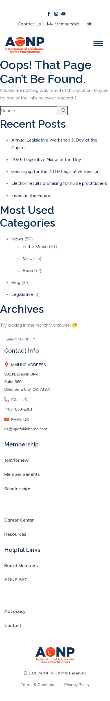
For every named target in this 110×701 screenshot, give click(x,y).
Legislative (22, 294)
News (17, 239)
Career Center (19, 520)
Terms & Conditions (39, 684)
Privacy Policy (76, 684)
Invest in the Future (30, 195)
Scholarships (17, 488)
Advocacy (15, 611)
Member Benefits (22, 474)
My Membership (63, 24)
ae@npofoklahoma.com (25, 428)
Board (29, 270)
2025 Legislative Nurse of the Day (46, 159)
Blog (15, 282)
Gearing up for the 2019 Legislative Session (55, 171)
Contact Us (30, 24)
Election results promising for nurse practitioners (59, 183)
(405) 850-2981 (18, 409)
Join (89, 24)
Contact (12, 625)
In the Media (35, 246)
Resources (15, 534)
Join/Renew (16, 460)
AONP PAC (16, 579)
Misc (27, 258)
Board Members (21, 565)
